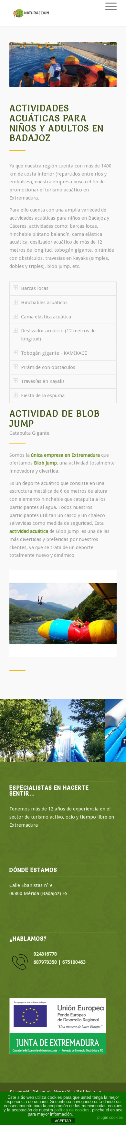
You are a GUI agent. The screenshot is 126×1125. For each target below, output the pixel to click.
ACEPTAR (63, 1121)
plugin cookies (110, 1117)
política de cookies (71, 1110)
